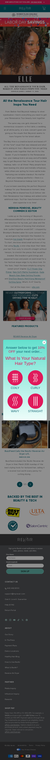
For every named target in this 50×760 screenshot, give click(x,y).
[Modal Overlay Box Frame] (25, 380)
